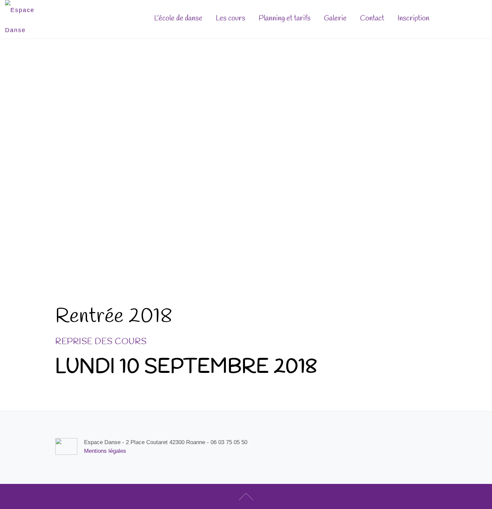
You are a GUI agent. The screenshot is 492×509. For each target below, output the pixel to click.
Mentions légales (105, 451)
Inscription (459, 18)
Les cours (230, 18)
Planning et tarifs (285, 18)
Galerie (335, 18)
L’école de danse (178, 18)
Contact (372, 18)
